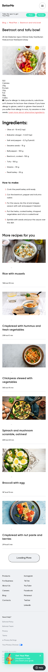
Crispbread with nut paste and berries (22, 537)
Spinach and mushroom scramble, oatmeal (17, 432)
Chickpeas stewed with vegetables (17, 380)
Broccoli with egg (13, 482)
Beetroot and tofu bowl (30, 23)
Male (31, 15)
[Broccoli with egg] (24, 460)
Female (41, 15)
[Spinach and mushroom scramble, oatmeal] (24, 408)
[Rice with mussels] (24, 251)
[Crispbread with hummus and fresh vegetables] (24, 303)
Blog (4, 23)
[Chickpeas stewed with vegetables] (24, 356)
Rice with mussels (13, 273)
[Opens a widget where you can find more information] (39, 668)
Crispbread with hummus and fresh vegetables (21, 328)
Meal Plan (13, 23)
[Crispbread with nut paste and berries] (24, 513)
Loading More (24, 558)
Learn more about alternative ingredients (26, 112)
